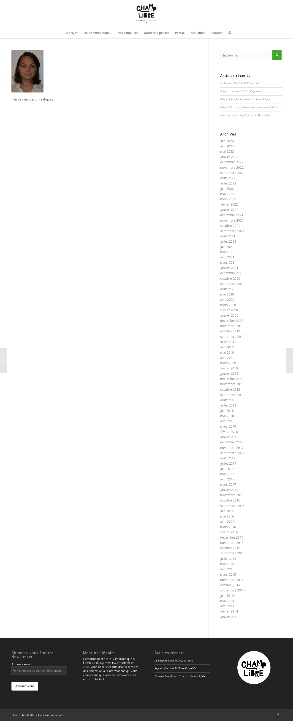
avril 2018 (227, 421)
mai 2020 (227, 294)
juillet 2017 (228, 463)
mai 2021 (227, 252)
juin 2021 (227, 246)
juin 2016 (227, 511)
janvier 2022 (229, 209)
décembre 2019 (231, 320)
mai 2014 (227, 601)
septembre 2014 (232, 590)
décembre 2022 (231, 162)
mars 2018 (228, 426)
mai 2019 (227, 352)
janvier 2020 (229, 315)
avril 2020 (227, 299)
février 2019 (229, 368)
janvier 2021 (229, 268)
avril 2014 (227, 606)
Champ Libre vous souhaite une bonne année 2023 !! (249, 107)
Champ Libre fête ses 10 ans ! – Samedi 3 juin (245, 99)
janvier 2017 (229, 490)
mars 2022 (228, 199)
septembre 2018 (232, 395)
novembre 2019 (232, 326)
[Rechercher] (228, 32)
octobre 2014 (230, 585)
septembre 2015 (232, 553)
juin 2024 (227, 141)
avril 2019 (227, 357)
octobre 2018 (230, 389)
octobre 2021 (230, 225)
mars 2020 (228, 305)
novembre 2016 (232, 495)
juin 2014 (227, 595)
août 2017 (227, 458)
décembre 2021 (231, 215)
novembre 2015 (232, 542)
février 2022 (229, 204)
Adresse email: (22, 664)
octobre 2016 (230, 500)
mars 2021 (228, 262)
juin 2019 (227, 347)
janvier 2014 (229, 617)
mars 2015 (228, 574)
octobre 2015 (230, 548)
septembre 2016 (232, 506)
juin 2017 (227, 468)
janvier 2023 (229, 156)
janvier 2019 (229, 373)
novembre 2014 (232, 579)
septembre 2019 (232, 336)
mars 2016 (228, 527)
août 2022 (227, 178)
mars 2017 (228, 484)
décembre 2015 (231, 537)
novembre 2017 (232, 447)
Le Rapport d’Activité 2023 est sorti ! (240, 83)
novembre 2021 (232, 220)
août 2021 (227, 236)
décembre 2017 (231, 442)
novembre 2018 (232, 384)
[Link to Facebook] (278, 714)
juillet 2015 (228, 558)
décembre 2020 (231, 273)
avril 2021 (227, 257)
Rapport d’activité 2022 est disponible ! (241, 91)
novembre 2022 (232, 167)
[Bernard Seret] (3, 360)
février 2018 (229, 431)
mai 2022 (227, 194)
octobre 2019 (230, 331)
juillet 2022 (228, 183)
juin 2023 (227, 146)
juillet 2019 (228, 342)
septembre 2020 (232, 284)
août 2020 (227, 289)
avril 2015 (227, 569)
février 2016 (229, 532)
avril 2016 (227, 521)
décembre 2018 (231, 379)
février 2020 (229, 310)
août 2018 (227, 400)
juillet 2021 (228, 241)
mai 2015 (227, 564)
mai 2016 (227, 516)
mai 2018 (227, 416)
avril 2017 (227, 479)
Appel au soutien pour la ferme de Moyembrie (245, 115)
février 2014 (229, 611)
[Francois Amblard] (289, 360)
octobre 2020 (230, 278)
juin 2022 (227, 188)
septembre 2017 (232, 453)
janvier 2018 (229, 437)
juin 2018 (227, 410)
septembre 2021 (232, 231)
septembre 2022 (232, 173)
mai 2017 (227, 474)
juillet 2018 (228, 405)
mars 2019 (228, 363)
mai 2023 (227, 151)
